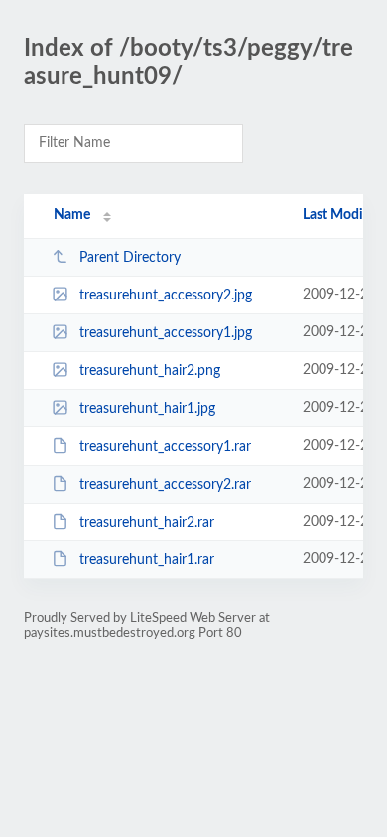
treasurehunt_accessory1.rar (165, 447)
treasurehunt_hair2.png (149, 371)
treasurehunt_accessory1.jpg (165, 333)
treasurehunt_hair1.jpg (147, 409)
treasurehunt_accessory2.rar (165, 485)
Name (72, 215)
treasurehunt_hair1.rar (146, 560)
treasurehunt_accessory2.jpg (165, 295)
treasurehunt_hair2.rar (146, 523)
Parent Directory (130, 258)
